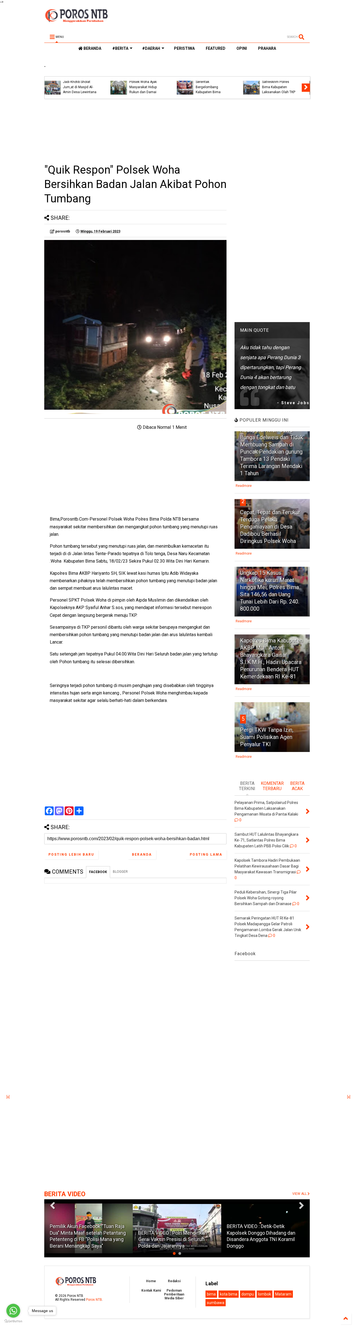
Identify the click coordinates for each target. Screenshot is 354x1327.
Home (151, 1281)
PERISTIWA (184, 48)
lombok (264, 1294)
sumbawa (215, 1302)
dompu (247, 1294)
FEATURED (215, 48)
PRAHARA (267, 48)
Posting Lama (206, 854)
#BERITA (120, 48)
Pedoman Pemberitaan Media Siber (174, 1294)
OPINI (241, 48)
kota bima (228, 1294)
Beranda (142, 854)
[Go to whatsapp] (13, 1311)
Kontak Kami (151, 1290)
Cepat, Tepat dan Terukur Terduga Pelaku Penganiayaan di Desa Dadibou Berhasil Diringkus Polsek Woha (270, 526)
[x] (8, 1097)
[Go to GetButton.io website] (13, 1321)
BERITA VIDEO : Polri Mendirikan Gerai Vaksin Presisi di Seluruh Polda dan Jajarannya (172, 1239)
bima (211, 1294)
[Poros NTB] (76, 20)
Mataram (283, 1294)
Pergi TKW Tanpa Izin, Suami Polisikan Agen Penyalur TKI (266, 737)
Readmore (244, 486)
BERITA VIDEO (64, 1194)
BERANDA (92, 48)
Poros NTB (94, 1300)
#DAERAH (151, 48)
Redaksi (174, 1281)
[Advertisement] (135, 131)
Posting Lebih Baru (71, 854)
